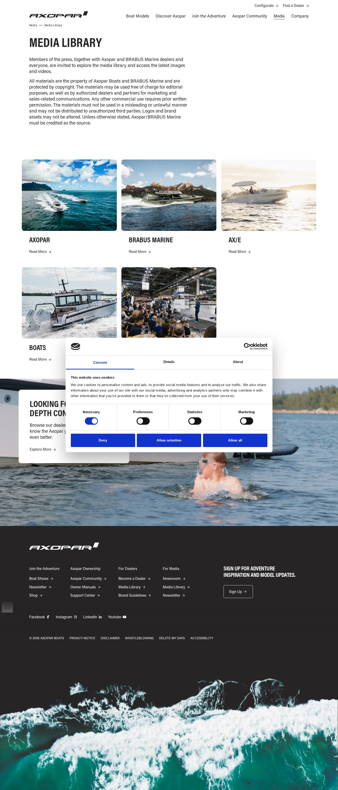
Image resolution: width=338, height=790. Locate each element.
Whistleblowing (139, 638)
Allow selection (169, 440)
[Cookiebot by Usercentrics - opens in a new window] (247, 346)
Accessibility (201, 638)
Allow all (235, 440)
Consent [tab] (100, 362)
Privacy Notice (82, 638)
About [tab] (238, 362)
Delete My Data (172, 638)
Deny (103, 440)
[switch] (143, 421)
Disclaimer (110, 638)
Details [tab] (169, 362)
